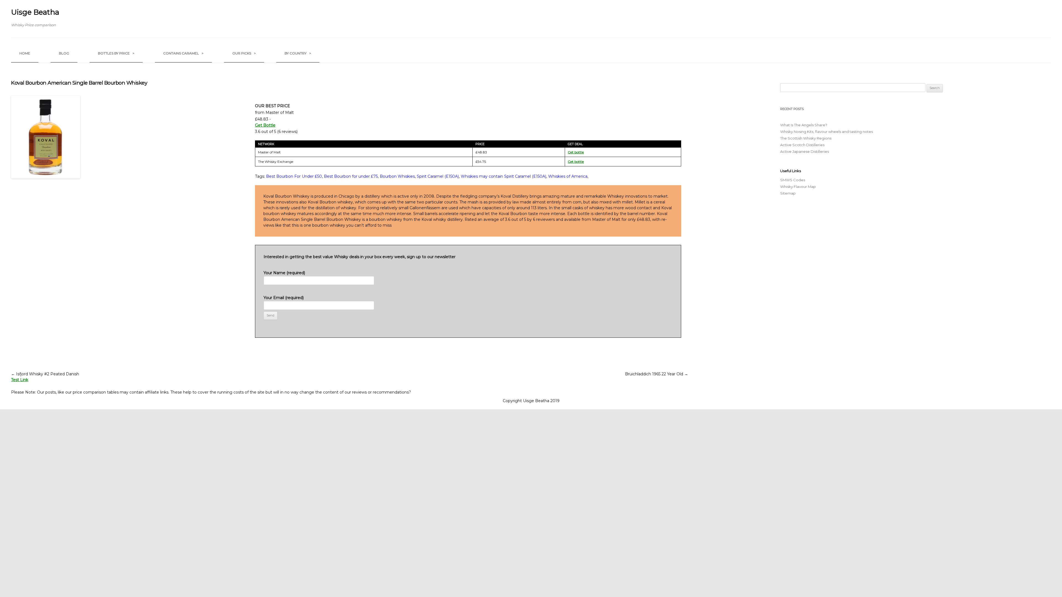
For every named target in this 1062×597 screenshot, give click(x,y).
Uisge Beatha (35, 12)
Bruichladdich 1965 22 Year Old (656, 373)
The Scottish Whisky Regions (805, 138)
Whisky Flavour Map (798, 186)
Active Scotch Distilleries (802, 145)
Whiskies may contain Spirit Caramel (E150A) (503, 176)
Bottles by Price (116, 53)
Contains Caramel (183, 53)
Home (24, 53)
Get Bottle (265, 125)
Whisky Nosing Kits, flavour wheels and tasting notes (826, 131)
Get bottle (576, 152)
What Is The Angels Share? (803, 125)
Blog (64, 53)
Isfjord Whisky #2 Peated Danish (45, 373)
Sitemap (788, 193)
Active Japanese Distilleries (804, 151)
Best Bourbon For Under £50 (294, 176)
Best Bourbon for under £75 (351, 176)
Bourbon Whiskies (397, 176)
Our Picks (244, 53)
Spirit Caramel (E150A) (438, 176)
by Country (298, 53)
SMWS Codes (792, 180)
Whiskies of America (567, 176)
